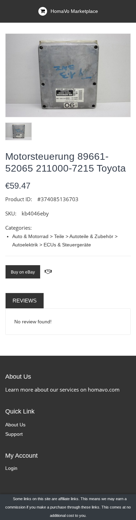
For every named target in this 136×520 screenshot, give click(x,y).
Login (11, 468)
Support (14, 434)
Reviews (25, 301)
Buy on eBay (23, 272)
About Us (15, 424)
